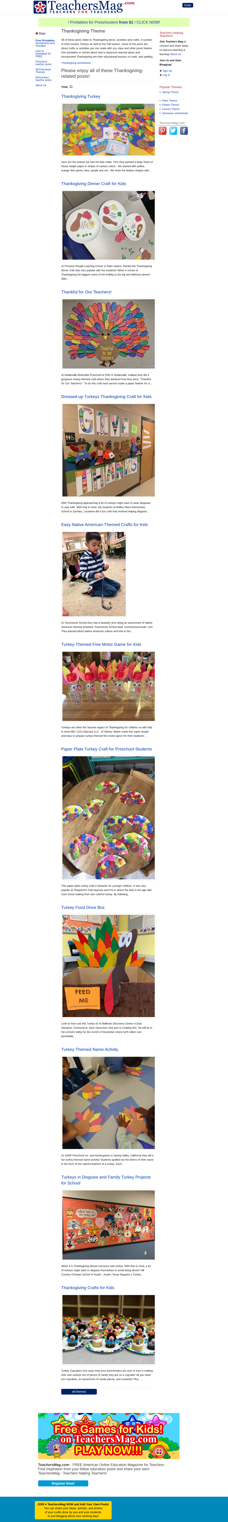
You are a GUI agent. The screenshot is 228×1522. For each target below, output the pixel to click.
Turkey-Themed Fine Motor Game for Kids (101, 644)
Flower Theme (170, 104)
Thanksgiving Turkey (80, 96)
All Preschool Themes (43, 71)
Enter (187, 5)
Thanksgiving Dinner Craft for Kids (93, 183)
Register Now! (63, 1483)
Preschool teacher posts (43, 63)
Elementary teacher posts (43, 78)
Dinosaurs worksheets (175, 113)
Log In (166, 75)
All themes (79, 1391)
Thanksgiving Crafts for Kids (87, 1287)
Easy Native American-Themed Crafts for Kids (104, 524)
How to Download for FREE (43, 54)
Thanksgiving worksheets (76, 62)
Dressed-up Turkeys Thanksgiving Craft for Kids (106, 396)
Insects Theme (171, 109)
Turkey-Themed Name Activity (89, 1049)
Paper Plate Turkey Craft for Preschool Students (106, 749)
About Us (40, 85)
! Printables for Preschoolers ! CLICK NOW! (114, 22)
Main (42, 33)
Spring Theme (170, 92)
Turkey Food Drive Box (83, 907)
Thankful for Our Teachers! (86, 292)
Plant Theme (169, 100)
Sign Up (167, 70)
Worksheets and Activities (45, 43)
